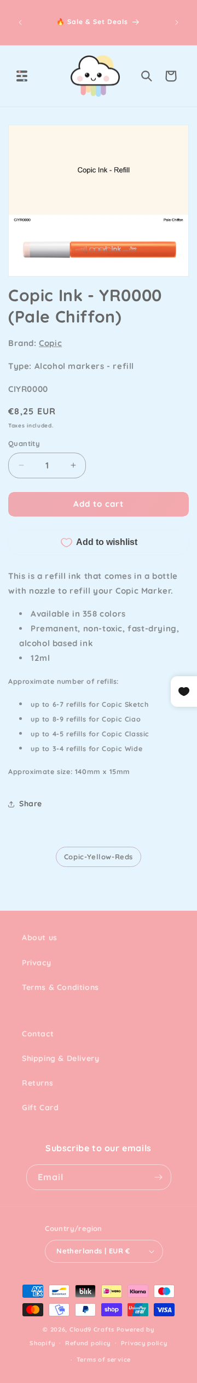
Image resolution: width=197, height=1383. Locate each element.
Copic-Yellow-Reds (98, 856)
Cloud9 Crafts (91, 1329)
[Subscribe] (159, 1177)
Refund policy (88, 1343)
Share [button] (30, 803)
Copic (50, 343)
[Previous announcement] (20, 22)
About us (39, 937)
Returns (37, 1083)
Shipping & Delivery (60, 1058)
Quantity (24, 443)
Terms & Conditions (60, 987)
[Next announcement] (177, 22)
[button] (22, 76)
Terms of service (104, 1359)
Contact (38, 1034)
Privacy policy (144, 1343)
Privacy (36, 963)
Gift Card (40, 1107)
